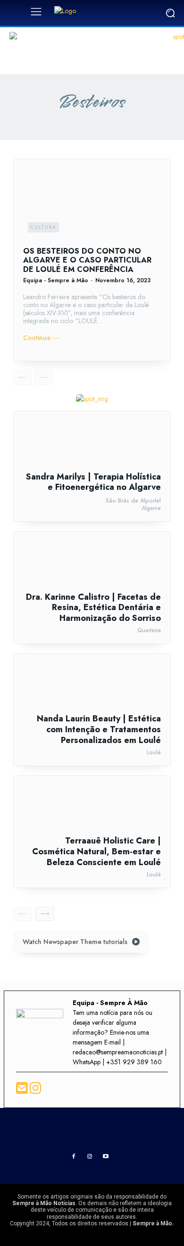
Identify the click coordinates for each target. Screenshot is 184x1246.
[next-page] (44, 914)
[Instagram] (89, 1156)
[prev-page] (22, 378)
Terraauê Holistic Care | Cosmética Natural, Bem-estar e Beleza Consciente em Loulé (96, 851)
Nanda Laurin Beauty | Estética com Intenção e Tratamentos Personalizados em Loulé (99, 729)
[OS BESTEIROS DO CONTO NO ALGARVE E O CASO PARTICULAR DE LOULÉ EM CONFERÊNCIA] (92, 203)
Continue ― (41, 338)
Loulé (154, 752)
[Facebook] (73, 1156)
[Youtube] (105, 1156)
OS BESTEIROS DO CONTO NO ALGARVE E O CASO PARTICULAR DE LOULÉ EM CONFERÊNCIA (87, 260)
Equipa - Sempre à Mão (55, 280)
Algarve (151, 508)
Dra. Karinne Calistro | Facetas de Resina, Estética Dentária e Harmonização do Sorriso (93, 607)
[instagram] (36, 1090)
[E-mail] (23, 1090)
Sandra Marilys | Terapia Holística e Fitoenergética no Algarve (93, 482)
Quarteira (149, 630)
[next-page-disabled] (43, 378)
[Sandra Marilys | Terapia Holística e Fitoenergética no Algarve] (92, 441)
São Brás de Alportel (133, 500)
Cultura (43, 227)
